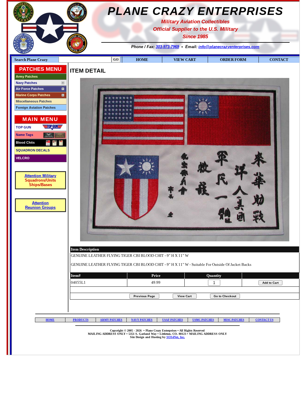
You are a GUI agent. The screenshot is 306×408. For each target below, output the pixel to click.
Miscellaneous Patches (34, 101)
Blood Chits (25, 142)
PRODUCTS (80, 319)
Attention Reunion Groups (40, 205)
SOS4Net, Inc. (175, 337)
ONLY (222, 333)
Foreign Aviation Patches (36, 107)
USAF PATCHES (172, 319)
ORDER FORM (233, 59)
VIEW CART (185, 59)
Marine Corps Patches (33, 95)
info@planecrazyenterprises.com (228, 47)
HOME (142, 59)
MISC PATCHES (234, 319)
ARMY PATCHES (111, 319)
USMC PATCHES (203, 319)
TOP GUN (23, 127)
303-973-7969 (167, 47)
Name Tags (24, 134)
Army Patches (27, 76)
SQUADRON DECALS (33, 150)
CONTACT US (264, 319)
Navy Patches (26, 83)
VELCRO (23, 158)
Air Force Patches (30, 89)
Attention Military (40, 176)
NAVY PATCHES (141, 319)
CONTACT (279, 59)
